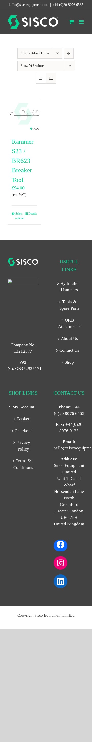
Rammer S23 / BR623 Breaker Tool (22, 160)
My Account (23, 407)
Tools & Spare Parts (69, 305)
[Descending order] (69, 53)
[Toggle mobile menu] (81, 21)
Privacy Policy (23, 446)
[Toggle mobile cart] (71, 21)
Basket (23, 418)
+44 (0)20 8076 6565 (67, 5)
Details (32, 213)
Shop (69, 362)
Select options (19, 216)
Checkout (23, 430)
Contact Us (69, 350)
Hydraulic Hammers (69, 287)
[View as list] (51, 78)
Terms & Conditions (23, 464)
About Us (69, 338)
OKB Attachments (69, 323)
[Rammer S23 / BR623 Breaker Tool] (24, 115)
